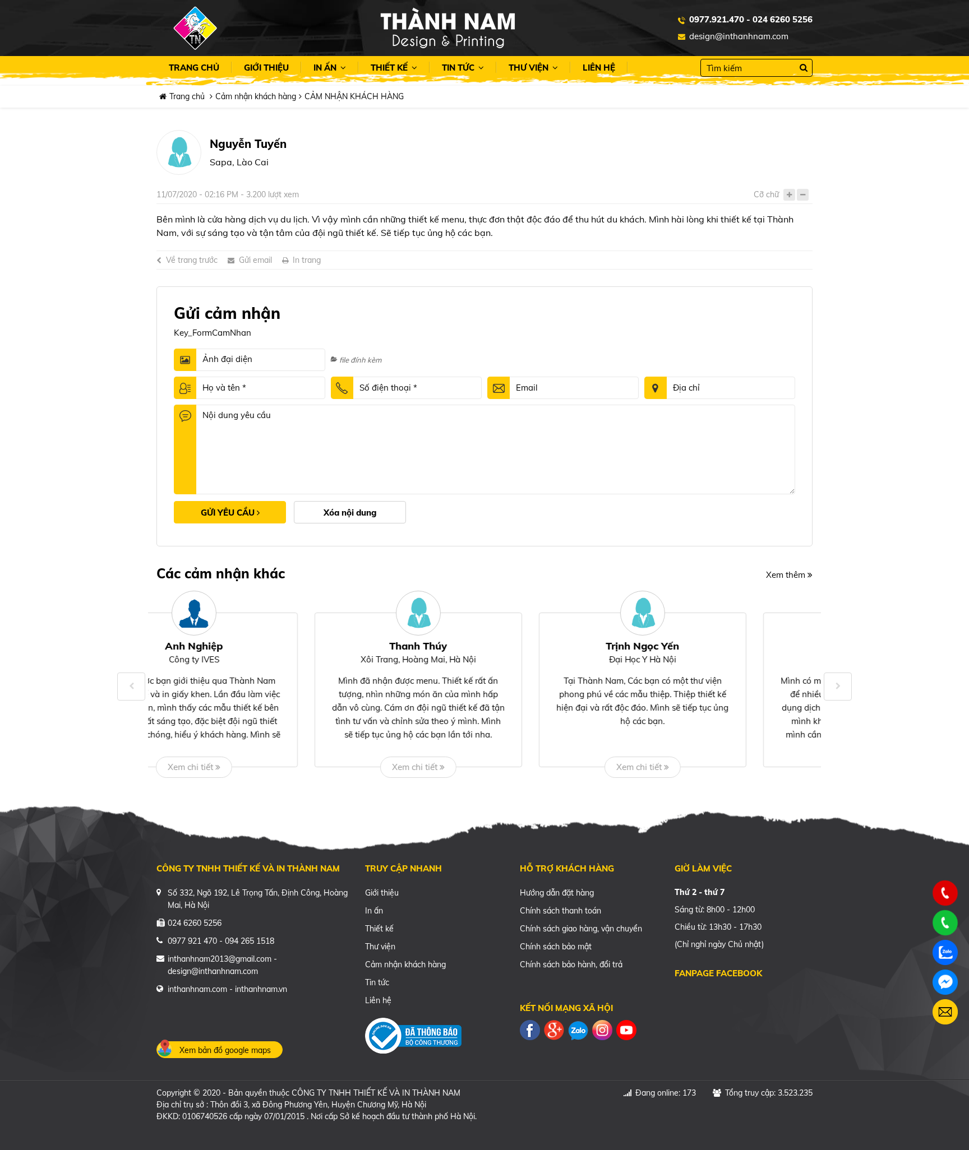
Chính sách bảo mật (556, 947)
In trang (307, 260)
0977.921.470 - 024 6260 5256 (751, 19)
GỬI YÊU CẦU (229, 512)
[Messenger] (945, 982)
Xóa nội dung (350, 512)
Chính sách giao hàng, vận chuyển (581, 929)
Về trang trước (192, 260)
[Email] (945, 1011)
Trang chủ (194, 67)
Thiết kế (390, 67)
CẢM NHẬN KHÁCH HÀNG (354, 96)
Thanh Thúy (260, 645)
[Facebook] (530, 1029)
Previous (131, 687)
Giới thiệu (266, 67)
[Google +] (554, 1029)
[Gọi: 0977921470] (945, 923)
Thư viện (530, 67)
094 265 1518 (249, 941)
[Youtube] (626, 1029)
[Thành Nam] (447, 27)
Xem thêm (786, 574)
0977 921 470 (192, 941)
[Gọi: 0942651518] (945, 893)
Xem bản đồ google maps (225, 1050)
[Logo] (195, 28)
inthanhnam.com (197, 989)
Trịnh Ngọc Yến (485, 645)
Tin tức (459, 67)
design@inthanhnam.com (738, 36)
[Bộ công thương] (413, 1034)
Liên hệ (599, 67)
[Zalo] (578, 1029)
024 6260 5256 (195, 923)
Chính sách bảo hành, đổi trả (571, 964)
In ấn (326, 67)
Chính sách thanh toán (560, 911)
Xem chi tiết (258, 767)
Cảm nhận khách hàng (255, 96)
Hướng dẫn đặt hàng (557, 893)
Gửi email (255, 260)
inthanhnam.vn (261, 989)
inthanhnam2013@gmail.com (219, 959)
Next (838, 687)
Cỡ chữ (766, 194)
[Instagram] (602, 1029)
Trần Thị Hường (708, 645)
